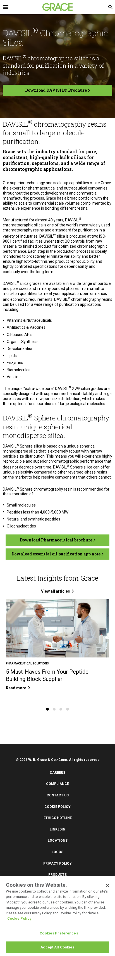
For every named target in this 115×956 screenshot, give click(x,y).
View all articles (55, 591)
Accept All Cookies (57, 947)
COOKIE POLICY (57, 807)
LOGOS (57, 852)
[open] (30, 7)
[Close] (107, 885)
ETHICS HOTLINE (58, 818)
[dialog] (57, 916)
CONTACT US (58, 795)
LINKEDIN (57, 829)
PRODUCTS (57, 875)
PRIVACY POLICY (57, 863)
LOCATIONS (58, 841)
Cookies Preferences (59, 933)
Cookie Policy (19, 918)
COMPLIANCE (57, 784)
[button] (47, 709)
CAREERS (57, 773)
